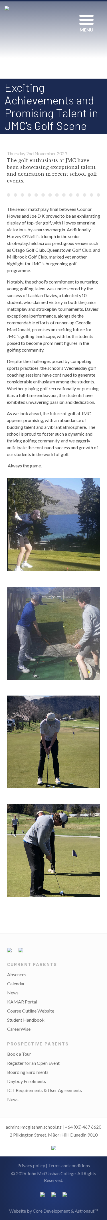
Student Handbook (26, 1019)
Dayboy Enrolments (26, 1081)
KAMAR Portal (22, 1001)
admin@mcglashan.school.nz (34, 1126)
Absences (16, 974)
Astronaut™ (86, 1210)
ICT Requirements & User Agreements (44, 1090)
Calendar (16, 983)
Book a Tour (19, 1054)
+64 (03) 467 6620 (83, 1126)
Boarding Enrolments (28, 1072)
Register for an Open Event (33, 1063)
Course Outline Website (30, 1010)
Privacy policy (31, 1165)
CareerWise (19, 1029)
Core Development (51, 1210)
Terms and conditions (69, 1165)
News (13, 992)
